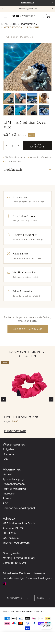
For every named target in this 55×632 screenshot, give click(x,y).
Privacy (7, 498)
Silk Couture (17, 611)
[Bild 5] (8, 110)
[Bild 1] (8, 98)
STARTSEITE (9, 24)
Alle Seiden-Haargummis (27, 329)
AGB (5, 503)
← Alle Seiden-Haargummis (18, 37)
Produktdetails (13, 169)
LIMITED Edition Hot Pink (21, 417)
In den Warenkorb (37, 146)
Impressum (9, 493)
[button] (6, 16)
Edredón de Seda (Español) (19, 508)
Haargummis (27, 24)
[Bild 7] (32, 110)
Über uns (8, 454)
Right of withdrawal (14, 488)
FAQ (5, 459)
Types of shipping (13, 479)
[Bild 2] (20, 98)
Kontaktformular (27, 3)
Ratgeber (8, 449)
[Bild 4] (44, 98)
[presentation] (2, 3)
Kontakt (7, 474)
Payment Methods (14, 484)
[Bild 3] (32, 98)
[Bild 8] (44, 110)
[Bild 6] (20, 110)
